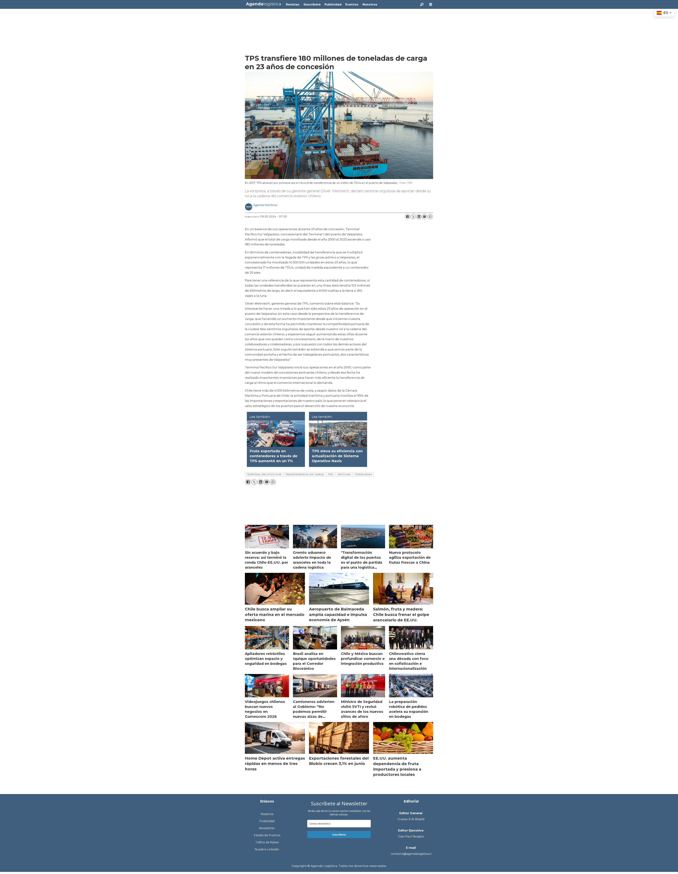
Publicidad (333, 4)
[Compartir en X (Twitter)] (413, 216)
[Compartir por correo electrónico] (424, 216)
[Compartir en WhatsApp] (430, 216)
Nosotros (369, 4)
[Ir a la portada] (263, 4)
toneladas (363, 474)
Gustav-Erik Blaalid (411, 819)
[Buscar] (421, 4)
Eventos (351, 4)
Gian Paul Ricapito (411, 836)
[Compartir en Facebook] (407, 216)
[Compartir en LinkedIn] (418, 216)
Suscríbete (312, 4)
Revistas (292, 4)
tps (330, 474)
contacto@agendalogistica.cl (411, 853)
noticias (344, 474)
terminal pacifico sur (264, 474)
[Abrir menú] (430, 4)
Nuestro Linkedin (267, 849)
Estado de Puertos (267, 835)
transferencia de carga (305, 474)
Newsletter (267, 828)
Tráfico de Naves (267, 842)
